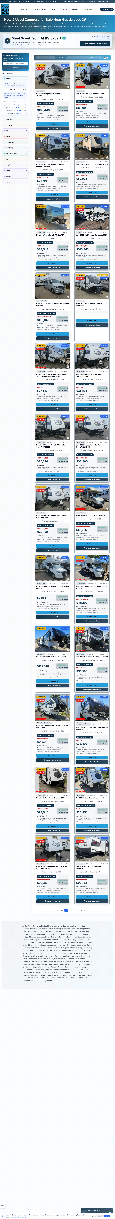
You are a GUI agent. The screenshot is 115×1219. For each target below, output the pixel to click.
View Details (54, 124)
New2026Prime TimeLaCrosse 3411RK (92, 164)
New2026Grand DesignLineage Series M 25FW (92, 587)
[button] (57, 41)
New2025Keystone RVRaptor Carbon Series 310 (92, 728)
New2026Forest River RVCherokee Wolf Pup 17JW (90, 375)
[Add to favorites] (68, 87)
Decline (100, 1216)
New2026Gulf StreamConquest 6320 (91, 235)
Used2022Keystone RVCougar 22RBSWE (89, 305)
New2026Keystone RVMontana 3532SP (49, 95)
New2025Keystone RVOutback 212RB (92, 657)
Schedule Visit (108, 9)
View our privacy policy (18, 1217)
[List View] (107, 58)
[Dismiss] (82, 1210)
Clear (24, 89)
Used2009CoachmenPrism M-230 (90, 516)
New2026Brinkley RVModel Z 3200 (51, 657)
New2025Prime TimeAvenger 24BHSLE (88, 867)
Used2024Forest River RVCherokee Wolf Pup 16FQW (51, 867)
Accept (107, 1216)
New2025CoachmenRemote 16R (50, 798)
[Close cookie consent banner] (112, 1216)
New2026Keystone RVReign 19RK (50, 235)
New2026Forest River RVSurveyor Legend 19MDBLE (51, 165)
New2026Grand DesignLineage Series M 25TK (52, 587)
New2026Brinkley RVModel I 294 (90, 94)
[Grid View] (105, 58)
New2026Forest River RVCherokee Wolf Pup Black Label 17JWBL (51, 375)
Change (12, 89)
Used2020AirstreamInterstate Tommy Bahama (52, 305)
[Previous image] (37, 75)
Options (93, 1216)
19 (81, 910)
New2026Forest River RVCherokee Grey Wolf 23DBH (51, 446)
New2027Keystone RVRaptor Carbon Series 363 (52, 726)
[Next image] (67, 75)
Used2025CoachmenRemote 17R (90, 798)
